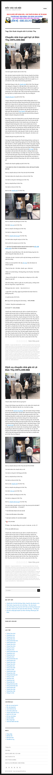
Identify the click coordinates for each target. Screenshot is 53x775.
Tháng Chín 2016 (11, 689)
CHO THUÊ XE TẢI (11, 709)
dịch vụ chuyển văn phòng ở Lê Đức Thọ (26, 355)
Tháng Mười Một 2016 (12, 685)
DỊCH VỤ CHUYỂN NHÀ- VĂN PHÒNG (15, 763)
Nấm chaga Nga (11, 719)
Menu (45, 8)
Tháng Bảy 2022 (11, 653)
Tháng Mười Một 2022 (12, 651)
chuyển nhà (23, 84)
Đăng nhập (9, 734)
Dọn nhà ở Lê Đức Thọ (18, 357)
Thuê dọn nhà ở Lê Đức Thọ (24, 358)
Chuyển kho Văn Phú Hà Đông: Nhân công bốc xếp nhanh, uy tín (23, 603)
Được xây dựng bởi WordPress (19, 771)
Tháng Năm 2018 (11, 673)
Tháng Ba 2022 (10, 657)
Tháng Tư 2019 (10, 669)
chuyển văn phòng (32, 348)
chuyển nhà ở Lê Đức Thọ (14, 348)
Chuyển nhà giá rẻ (10, 97)
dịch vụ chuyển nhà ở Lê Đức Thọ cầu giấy (24, 575)
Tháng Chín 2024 (11, 644)
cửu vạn (12, 225)
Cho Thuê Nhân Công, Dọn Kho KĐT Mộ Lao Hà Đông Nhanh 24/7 (23, 607)
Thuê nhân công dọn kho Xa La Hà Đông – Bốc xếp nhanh (21, 605)
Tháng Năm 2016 (11, 691)
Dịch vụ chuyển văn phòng (12, 355)
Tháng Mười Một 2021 (12, 658)
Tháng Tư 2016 (10, 693)
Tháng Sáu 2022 (11, 655)
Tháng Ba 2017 (10, 678)
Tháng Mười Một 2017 (12, 675)
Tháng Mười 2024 (11, 642)
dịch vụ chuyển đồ (22, 350)
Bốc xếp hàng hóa (11, 707)
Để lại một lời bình (14, 359)
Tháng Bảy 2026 (11, 635)
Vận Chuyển (22, 111)
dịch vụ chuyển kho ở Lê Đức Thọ (14, 351)
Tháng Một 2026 (11, 639)
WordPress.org (10, 739)
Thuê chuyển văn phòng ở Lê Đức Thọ (16, 579)
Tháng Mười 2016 (11, 687)
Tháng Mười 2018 (11, 671)
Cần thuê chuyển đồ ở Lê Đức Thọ (29, 344)
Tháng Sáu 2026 (11, 637)
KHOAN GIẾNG (10, 718)
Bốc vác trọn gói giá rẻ (12, 705)
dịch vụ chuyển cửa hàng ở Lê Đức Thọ (16, 571)
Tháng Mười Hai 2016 (12, 684)
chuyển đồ (12, 347)
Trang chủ (8, 747)
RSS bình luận (10, 737)
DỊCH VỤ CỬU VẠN (11, 714)
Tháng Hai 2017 (10, 680)
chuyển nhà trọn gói (14, 235)
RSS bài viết (9, 735)
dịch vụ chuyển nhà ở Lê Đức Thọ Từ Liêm (18, 354)
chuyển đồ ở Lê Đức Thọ (20, 347)
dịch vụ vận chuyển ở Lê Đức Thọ (14, 578)
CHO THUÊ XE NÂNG (10, 759)
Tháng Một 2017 (11, 682)
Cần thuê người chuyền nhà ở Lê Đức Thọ (24, 346)
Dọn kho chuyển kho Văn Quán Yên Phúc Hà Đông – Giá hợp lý (23, 608)
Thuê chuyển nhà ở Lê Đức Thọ (29, 357)
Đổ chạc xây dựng (11, 716)
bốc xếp (31, 149)
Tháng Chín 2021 (11, 662)
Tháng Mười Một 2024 (12, 640)
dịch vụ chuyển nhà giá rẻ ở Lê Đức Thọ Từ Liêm (21, 352)
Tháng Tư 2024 (10, 648)
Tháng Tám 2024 (11, 646)
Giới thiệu (7, 750)
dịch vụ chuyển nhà (25, 351)
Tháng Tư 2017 (10, 676)
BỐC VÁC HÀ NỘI (13, 8)
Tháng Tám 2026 (11, 633)
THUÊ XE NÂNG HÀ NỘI (12, 721)
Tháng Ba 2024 (10, 649)
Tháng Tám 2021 (11, 664)
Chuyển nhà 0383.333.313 (15, 344)
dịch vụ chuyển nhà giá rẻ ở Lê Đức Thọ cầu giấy (25, 574)
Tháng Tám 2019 (11, 667)
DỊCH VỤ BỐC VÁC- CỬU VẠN (12, 753)
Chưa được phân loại (12, 710)
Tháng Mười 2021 (11, 660)
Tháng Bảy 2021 (11, 666)
